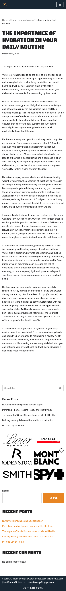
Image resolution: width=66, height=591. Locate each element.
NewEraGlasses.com (35, 578)
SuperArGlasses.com (13, 578)
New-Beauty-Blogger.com (41, 582)
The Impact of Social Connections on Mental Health (28, 415)
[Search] (60, 388)
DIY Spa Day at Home (13, 425)
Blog (12, 20)
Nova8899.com (55, 578)
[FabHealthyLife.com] (5, 4)
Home (5, 20)
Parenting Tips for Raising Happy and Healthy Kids (27, 410)
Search (5, 491)
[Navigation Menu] (60, 4)
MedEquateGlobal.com (15, 582)
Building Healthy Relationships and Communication (27, 420)
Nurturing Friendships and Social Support (22, 404)
